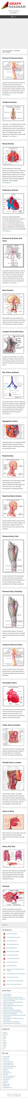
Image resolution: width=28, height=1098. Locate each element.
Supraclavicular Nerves (8, 1003)
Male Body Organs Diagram (13, 951)
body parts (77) (6, 1079)
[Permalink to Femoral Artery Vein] (13, 574)
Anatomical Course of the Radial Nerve (12, 1010)
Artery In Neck (8, 811)
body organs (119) (7, 1073)
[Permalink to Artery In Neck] (13, 831)
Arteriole (5, 886)
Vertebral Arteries (9, 102)
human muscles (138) (8, 1061)
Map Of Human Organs (12, 933)
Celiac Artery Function (11, 725)
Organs (4, 1044)
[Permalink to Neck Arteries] (13, 316)
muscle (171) (6, 1058)
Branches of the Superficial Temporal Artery (13, 1012)
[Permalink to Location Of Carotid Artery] (13, 355)
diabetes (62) (6, 1086)
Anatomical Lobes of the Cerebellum (11, 1021)
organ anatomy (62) (7, 1087)
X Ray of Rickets (7, 994)
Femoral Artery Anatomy (12, 591)
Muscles (5, 1042)
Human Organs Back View (13, 944)
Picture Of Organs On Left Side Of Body (16, 973)
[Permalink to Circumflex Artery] (13, 707)
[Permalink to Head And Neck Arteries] (13, 519)
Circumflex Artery (9, 682)
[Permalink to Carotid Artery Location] (13, 792)
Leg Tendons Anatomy (12, 965)
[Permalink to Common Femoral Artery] (13, 667)
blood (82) (5, 1074)
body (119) (5, 1069)
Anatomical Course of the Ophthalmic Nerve (13, 1002)
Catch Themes (18, 1095)
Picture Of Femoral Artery (12, 58)
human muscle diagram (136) (9, 1066)
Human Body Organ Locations (13, 937)
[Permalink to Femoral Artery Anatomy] (13, 629)
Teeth (4, 1047)
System (5, 1045)
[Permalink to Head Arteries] (13, 478)
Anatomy (5, 1032)
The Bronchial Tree (7, 995)
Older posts (4, 924)
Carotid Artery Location (11, 762)
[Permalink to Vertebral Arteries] (13, 122)
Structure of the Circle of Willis (10, 1013)
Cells (4, 1039)
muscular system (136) (8, 1068)
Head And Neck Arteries (12, 496)
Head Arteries (7, 455)
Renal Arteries (8, 143)
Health (4, 1040)
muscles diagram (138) (8, 1063)
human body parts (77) (8, 1077)
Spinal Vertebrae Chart (12, 940)
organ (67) (5, 1082)
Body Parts (5, 1034)
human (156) (6, 1060)
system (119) (6, 1071)
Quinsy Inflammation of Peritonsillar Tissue (13, 997)
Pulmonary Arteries (10, 190)
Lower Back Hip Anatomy (12, 955)
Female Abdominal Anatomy (13, 958)
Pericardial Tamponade (8, 1008)
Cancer (4, 1037)
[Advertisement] (14, 33)
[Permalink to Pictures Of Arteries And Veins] (13, 269)
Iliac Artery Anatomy (10, 372)
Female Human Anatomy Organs (14, 984)
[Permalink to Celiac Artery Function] (13, 747)
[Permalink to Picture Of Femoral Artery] (13, 81)
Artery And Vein (8, 846)
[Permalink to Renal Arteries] (13, 166)
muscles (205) (6, 1056)
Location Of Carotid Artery (13, 331)
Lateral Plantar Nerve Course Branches (12, 1023)
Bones (4, 1035)
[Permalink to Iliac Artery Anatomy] (13, 400)
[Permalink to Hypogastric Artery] (13, 440)
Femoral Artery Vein (10, 536)
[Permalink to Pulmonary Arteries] (13, 215)
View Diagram (7, 95)
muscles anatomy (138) (8, 1064)
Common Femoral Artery (12, 644)
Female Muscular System (12, 977)
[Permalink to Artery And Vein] (13, 869)
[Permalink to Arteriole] (13, 907)
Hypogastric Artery (10, 421)
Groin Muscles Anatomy (12, 962)
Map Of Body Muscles (12, 948)
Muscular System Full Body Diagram (15, 980)
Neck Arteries (7, 290)
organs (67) (5, 1081)
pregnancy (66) (6, 1084)
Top (4, 1048)
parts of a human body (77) (9, 1076)
